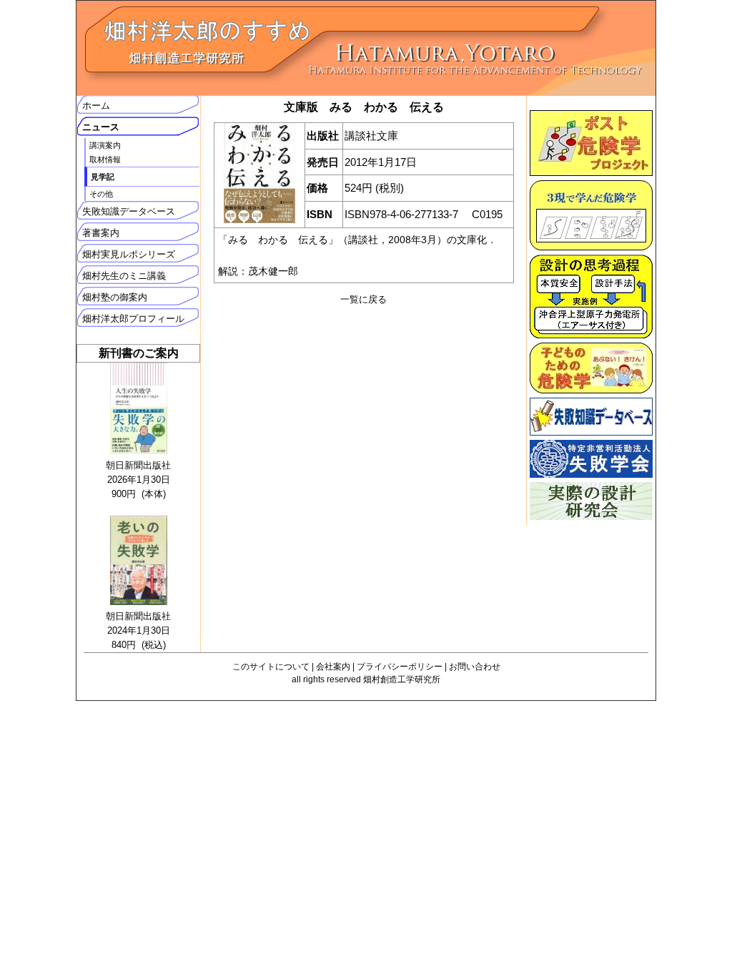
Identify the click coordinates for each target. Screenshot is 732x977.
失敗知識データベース (128, 211)
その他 (101, 194)
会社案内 (333, 667)
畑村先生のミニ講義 (124, 275)
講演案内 (105, 145)
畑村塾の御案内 (114, 297)
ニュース (100, 127)
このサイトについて (271, 667)
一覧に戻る (363, 299)
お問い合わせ (474, 667)
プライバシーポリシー (399, 667)
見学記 (102, 176)
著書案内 (100, 232)
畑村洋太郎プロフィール (133, 318)
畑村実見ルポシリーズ (128, 254)
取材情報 (105, 159)
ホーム (96, 105)
